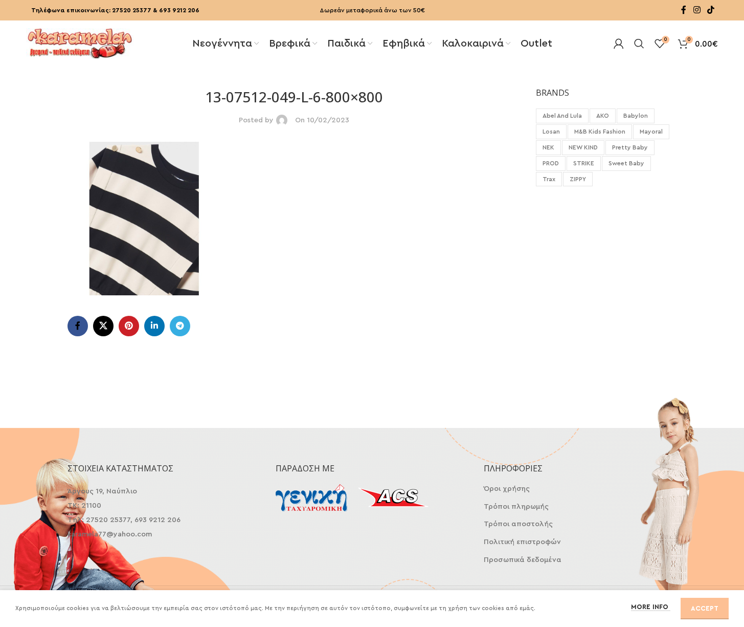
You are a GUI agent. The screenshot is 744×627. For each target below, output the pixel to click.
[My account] (618, 43)
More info (650, 606)
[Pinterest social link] (129, 326)
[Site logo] (79, 42)
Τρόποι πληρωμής (516, 506)
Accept (704, 608)
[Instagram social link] (697, 10)
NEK (548, 147)
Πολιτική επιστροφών (522, 542)
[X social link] (103, 326)
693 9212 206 (179, 10)
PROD (551, 163)
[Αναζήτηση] (639, 43)
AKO (602, 116)
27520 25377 (131, 10)
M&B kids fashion (599, 131)
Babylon (635, 116)
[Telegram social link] (180, 326)
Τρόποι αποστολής (518, 524)
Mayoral (651, 131)
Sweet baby (626, 163)
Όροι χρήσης (507, 488)
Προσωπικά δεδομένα (522, 560)
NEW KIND (583, 147)
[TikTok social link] (710, 10)
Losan (551, 131)
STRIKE (583, 163)
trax (549, 179)
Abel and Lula (562, 116)
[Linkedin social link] (154, 326)
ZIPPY (578, 179)
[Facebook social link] (684, 10)
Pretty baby (630, 147)
